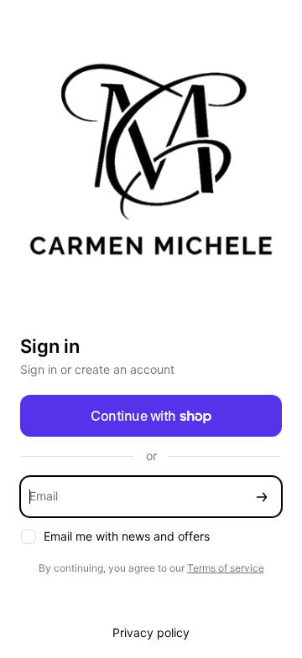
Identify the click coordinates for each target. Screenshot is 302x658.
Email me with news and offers (127, 536)
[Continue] (261, 496)
